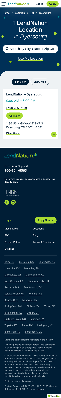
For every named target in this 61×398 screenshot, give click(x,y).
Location (20, 12)
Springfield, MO (13, 306)
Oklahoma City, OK (38, 281)
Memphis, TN (31, 268)
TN (32, 12)
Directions (13, 133)
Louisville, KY (12, 268)
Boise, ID (9, 261)
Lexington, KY (45, 325)
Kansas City (11, 299)
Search (7, 48)
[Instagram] (13, 202)
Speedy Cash (11, 182)
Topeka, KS (10, 325)
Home (6, 12)
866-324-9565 (15, 170)
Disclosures (11, 228)
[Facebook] (6, 202)
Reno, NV (27, 325)
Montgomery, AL (34, 274)
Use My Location (30, 58)
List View (20, 81)
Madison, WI (37, 318)
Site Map (9, 248)
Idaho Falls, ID (12, 331)
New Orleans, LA (13, 281)
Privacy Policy (12, 242)
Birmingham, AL (13, 312)
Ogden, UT (33, 312)
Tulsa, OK (49, 306)
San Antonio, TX (33, 287)
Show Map (40, 81)
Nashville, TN (29, 299)
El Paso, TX (33, 306)
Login (39, 3)
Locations (38, 228)
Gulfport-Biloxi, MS (15, 318)
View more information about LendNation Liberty (30, 114)
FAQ (6, 235)
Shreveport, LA (33, 331)
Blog (35, 235)
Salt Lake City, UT (14, 293)
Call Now (14, 115)
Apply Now (44, 220)
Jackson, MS (11, 287)
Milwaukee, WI (12, 274)
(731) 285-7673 (16, 108)
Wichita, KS (35, 293)
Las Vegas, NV (47, 261)
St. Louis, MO (26, 261)
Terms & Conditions (44, 242)
